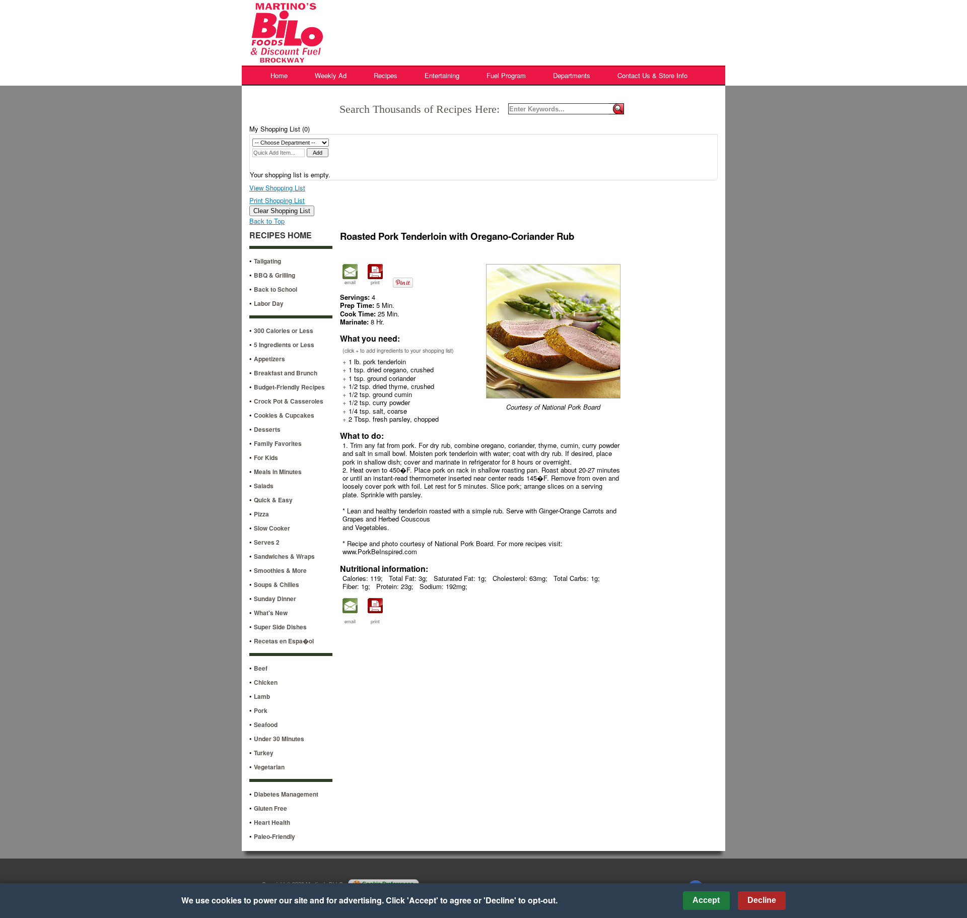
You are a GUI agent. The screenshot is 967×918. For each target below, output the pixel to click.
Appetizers (269, 358)
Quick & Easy (273, 499)
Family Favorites (278, 443)
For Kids (266, 457)
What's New (271, 612)
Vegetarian (269, 766)
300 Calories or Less (283, 330)
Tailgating (267, 261)
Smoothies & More (280, 570)
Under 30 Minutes (279, 738)
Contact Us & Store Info (652, 75)
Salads (263, 485)
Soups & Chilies (276, 584)
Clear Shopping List (281, 211)
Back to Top (267, 221)
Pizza (261, 513)
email (350, 282)
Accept (706, 900)
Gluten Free (270, 808)
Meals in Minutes (278, 471)
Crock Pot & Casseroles (288, 401)
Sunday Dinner (275, 598)
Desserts (267, 429)
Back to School (275, 289)
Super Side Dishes (280, 626)
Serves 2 (267, 542)
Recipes (385, 75)
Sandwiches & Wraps (284, 556)
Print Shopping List (277, 200)
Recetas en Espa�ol (284, 640)
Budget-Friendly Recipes (289, 386)
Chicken (266, 682)
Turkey (263, 752)
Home (279, 75)
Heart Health (272, 822)
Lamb (262, 696)
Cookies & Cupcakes (284, 415)
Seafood (266, 724)
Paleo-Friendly (274, 836)
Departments (571, 75)
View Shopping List (277, 187)
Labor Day (269, 303)
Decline (761, 900)
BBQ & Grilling (274, 275)
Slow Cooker (272, 528)
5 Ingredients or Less (284, 344)
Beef (260, 668)
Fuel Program (506, 75)
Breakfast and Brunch (285, 372)
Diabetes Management (286, 794)
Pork (260, 710)
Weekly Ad (331, 75)
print (375, 282)
